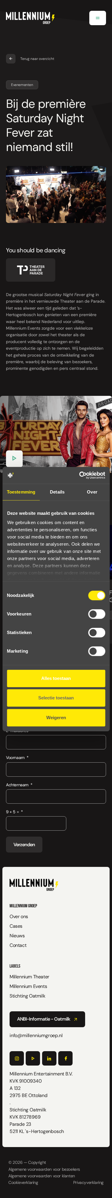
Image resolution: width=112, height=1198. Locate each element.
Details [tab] (57, 491)
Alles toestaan (56, 678)
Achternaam (17, 784)
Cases (16, 926)
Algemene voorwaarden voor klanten (41, 1176)
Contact (18, 945)
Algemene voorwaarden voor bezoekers (44, 1169)
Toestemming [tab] (21, 491)
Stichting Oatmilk (27, 996)
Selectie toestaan (56, 697)
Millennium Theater (29, 977)
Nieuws (17, 936)
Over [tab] (92, 491)
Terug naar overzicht (37, 58)
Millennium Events (28, 986)
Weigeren (56, 717)
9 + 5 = (12, 811)
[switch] (96, 614)
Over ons (19, 916)
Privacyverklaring (88, 1182)
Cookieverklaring (23, 1182)
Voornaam (15, 757)
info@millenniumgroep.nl (36, 1035)
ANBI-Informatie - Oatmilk (43, 1019)
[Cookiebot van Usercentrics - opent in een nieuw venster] (79, 475)
